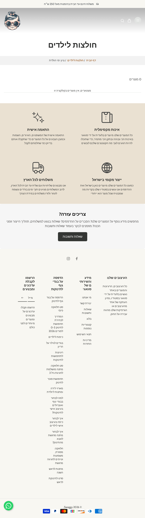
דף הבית (91, 60)
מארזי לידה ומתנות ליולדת (55, 390)
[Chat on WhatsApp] (8, 505)
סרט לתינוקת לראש (56, 480)
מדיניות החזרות (87, 341)
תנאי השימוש (84, 334)
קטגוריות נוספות (86, 326)
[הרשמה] (22, 298)
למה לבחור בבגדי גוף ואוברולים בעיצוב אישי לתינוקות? (56, 405)
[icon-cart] (129, 20)
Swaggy (68, 507)
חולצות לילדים (75, 60)
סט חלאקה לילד (57, 308)
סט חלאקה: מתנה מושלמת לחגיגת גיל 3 (54, 369)
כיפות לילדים (56, 337)
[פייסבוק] (76, 258)
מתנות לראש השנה (56, 470)
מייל (30, 298)
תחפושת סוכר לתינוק (55, 380)
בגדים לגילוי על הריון (54, 344)
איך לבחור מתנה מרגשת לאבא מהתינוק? (55, 437)
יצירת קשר (85, 303)
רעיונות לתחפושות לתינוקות (57, 356)
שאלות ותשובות (73, 236)
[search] (122, 20)
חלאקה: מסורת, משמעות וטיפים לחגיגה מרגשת (55, 456)
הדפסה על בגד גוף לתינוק (55, 299)
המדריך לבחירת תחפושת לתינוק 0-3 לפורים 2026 (56, 324)
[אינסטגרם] (68, 258)
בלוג (89, 318)
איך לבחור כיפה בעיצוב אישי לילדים (56, 422)
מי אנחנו (86, 297)
